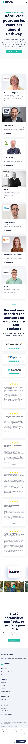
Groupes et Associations (6, 674)
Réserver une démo (14, 640)
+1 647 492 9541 (4, 710)
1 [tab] (10, 594)
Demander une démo (6, 691)
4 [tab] (16, 594)
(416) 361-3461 (4, 704)
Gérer (11, 741)
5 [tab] (18, 594)
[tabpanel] (14, 579)
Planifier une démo (14, 52)
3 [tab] (14, 594)
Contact (3, 685)
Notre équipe (4, 682)
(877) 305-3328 (4, 705)
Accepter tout (21, 741)
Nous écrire (3, 699)
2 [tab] (12, 594)
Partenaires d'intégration (7, 671)
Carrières (3, 688)
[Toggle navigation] (26, 2)
